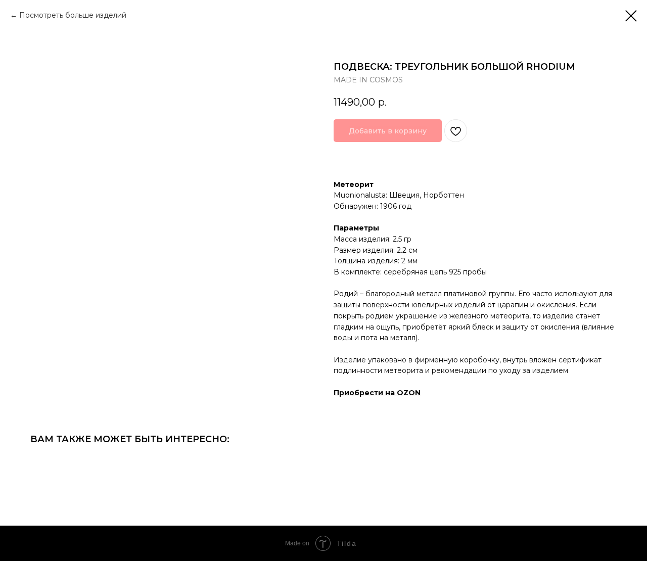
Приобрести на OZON (377, 392)
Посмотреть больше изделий (72, 15)
